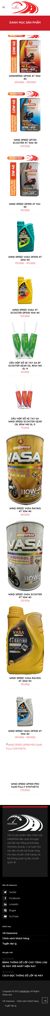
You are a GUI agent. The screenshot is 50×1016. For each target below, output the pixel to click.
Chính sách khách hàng (15, 938)
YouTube (13, 916)
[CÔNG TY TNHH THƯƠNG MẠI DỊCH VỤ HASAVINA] (25, 7)
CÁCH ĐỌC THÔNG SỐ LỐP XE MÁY (22, 975)
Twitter (13, 892)
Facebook (14, 898)
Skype (12, 910)
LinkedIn (13, 904)
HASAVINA (24, 991)
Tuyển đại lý (9, 943)
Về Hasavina (9, 933)
